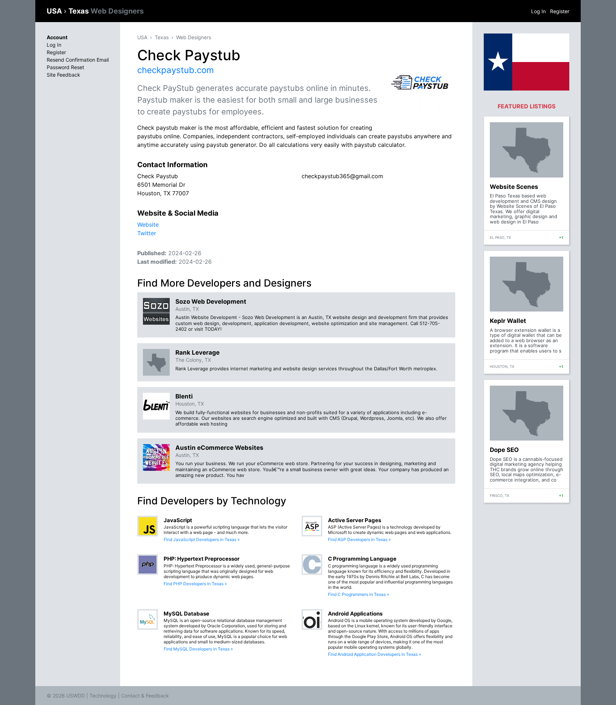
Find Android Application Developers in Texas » (374, 654)
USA (55, 11)
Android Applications (355, 613)
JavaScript (178, 520)
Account (57, 37)
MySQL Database (186, 613)
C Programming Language (362, 558)
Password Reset (65, 67)
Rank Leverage (197, 352)
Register (559, 11)
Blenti (184, 396)
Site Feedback (63, 75)
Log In (538, 11)
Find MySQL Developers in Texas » (198, 649)
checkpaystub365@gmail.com (342, 176)
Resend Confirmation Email (78, 60)
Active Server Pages (354, 520)
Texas (106, 11)
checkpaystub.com (175, 70)
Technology (103, 696)
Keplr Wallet (508, 320)
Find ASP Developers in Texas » (359, 539)
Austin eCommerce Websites (219, 447)
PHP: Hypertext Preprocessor (202, 558)
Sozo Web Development (210, 301)
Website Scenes (514, 186)
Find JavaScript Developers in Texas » (202, 539)
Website (148, 224)
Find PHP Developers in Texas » (195, 583)
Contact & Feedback (145, 696)
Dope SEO (504, 449)
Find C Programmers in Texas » (358, 594)
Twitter (146, 233)
